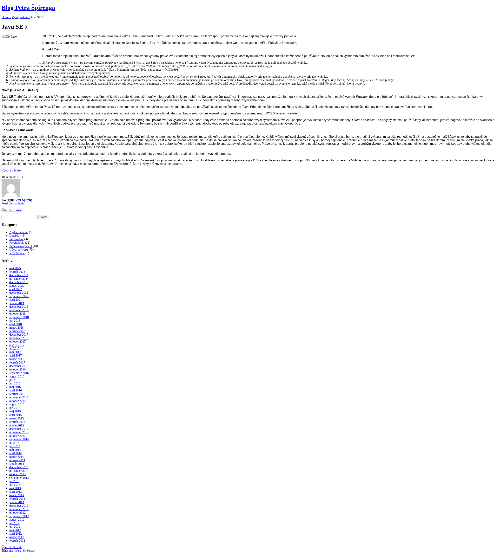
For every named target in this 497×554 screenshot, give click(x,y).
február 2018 (17, 331)
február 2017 (17, 362)
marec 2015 (16, 418)
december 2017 (18, 334)
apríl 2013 (15, 491)
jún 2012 (14, 526)
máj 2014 (15, 449)
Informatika (16, 239)
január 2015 (16, 425)
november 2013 (19, 470)
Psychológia (16, 242)
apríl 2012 (15, 533)
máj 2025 (15, 268)
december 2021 (18, 292)
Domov (6, 17)
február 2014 (17, 460)
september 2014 (19, 439)
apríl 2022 (15, 289)
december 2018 (18, 306)
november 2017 (19, 338)
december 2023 (18, 282)
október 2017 (17, 341)
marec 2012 (16, 537)
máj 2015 (15, 411)
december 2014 (18, 428)
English (10, 550)
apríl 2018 (15, 324)
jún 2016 (14, 383)
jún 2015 (14, 407)
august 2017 (16, 345)
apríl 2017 (15, 355)
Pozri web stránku (13, 203)
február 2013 (17, 498)
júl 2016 (14, 380)
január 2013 (16, 502)
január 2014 (16, 463)
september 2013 (19, 477)
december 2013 (18, 467)
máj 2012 (15, 530)
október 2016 (17, 369)
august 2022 (16, 285)
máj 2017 (15, 352)
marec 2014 (16, 456)
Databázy (15, 235)
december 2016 (18, 366)
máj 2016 (15, 387)
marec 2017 (16, 359)
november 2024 (19, 278)
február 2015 (17, 421)
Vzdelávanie (17, 253)
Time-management (20, 246)
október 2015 (17, 401)
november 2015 (19, 397)
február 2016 (17, 394)
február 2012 (17, 540)
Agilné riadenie (18, 232)
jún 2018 (14, 320)
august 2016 (16, 376)
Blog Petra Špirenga (28, 7)
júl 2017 (14, 348)
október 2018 (17, 313)
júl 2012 (14, 523)
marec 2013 (16, 495)
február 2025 (17, 271)
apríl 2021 (15, 299)
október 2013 (17, 474)
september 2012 (19, 516)
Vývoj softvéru (21, 17)
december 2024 (18, 275)
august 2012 (16, 519)
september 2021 (19, 296)
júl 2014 (14, 442)
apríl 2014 (15, 453)
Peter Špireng (23, 200)
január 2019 (16, 303)
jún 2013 (14, 484)
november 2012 (19, 509)
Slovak (17, 210)
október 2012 (17, 512)
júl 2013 (14, 481)
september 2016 (19, 373)
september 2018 (19, 317)
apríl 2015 (15, 414)
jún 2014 (14, 446)
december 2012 (18, 505)
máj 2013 (15, 488)
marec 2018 (16, 327)
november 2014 (19, 432)
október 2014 (17, 435)
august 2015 (16, 404)
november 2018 (19, 310)
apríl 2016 (15, 390)
